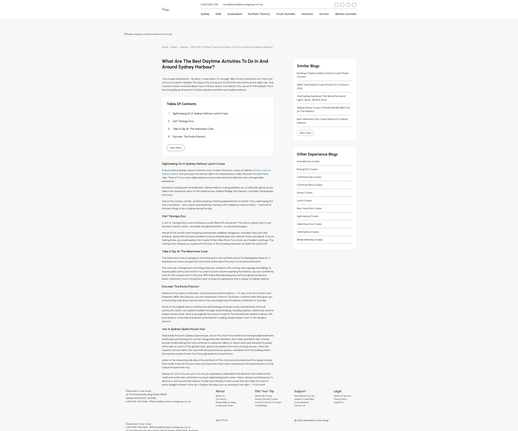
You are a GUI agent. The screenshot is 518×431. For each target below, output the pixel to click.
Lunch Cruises (304, 200)
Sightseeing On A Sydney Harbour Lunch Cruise (200, 113)
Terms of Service (342, 396)
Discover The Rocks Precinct (189, 136)
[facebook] (342, 5)
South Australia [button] (285, 14)
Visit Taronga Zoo (183, 121)
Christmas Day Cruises (309, 177)
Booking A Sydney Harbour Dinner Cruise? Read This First (322, 75)
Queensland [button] (234, 14)
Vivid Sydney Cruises (308, 231)
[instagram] (336, 5)
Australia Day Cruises (308, 161)
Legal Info (338, 402)
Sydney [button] (205, 14)
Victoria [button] (324, 14)
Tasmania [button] (307, 14)
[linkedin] (354, 5)
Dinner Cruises (304, 192)
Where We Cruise (263, 396)
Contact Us (299, 405)
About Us (220, 396)
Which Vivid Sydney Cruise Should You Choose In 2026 (323, 86)
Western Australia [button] (345, 14)
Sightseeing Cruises (307, 216)
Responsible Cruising (226, 402)
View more (305, 132)
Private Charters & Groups (268, 402)
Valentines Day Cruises (309, 224)
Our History (221, 399)
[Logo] (138, 391)
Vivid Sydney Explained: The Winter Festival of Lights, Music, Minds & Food (321, 98)
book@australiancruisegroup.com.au (243, 4)
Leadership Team (224, 405)
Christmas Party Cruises (309, 184)
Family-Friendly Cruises (266, 399)
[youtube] (348, 5)
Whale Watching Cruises (310, 239)
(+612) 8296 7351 (209, 4)
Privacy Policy (340, 399)
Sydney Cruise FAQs (304, 399)
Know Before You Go (304, 396)
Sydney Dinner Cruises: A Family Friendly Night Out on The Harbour (323, 109)
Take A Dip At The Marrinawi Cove (193, 128)
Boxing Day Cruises (307, 169)
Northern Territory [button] (259, 14)
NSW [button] (218, 14)
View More (175, 147)
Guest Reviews (301, 402)
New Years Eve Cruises (309, 208)
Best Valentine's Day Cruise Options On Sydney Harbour (322, 121)
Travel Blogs (261, 405)
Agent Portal (222, 420)
